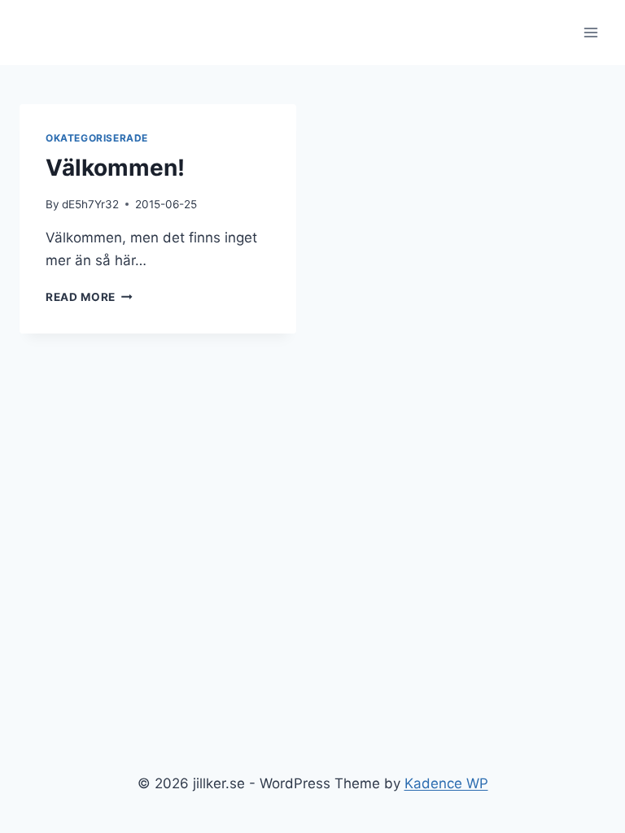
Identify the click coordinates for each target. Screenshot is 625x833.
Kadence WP (446, 783)
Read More (89, 296)
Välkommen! (115, 167)
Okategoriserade (97, 138)
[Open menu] (590, 32)
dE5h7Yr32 (90, 204)
